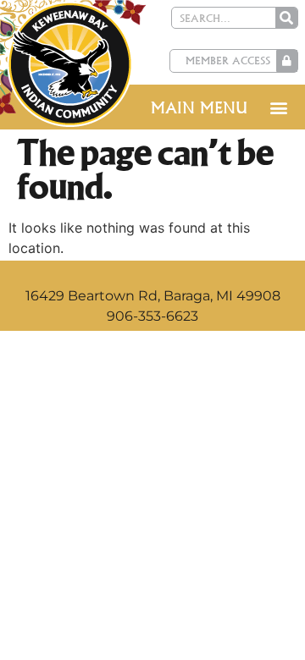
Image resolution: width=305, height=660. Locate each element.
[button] (278, 107)
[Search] (286, 18)
